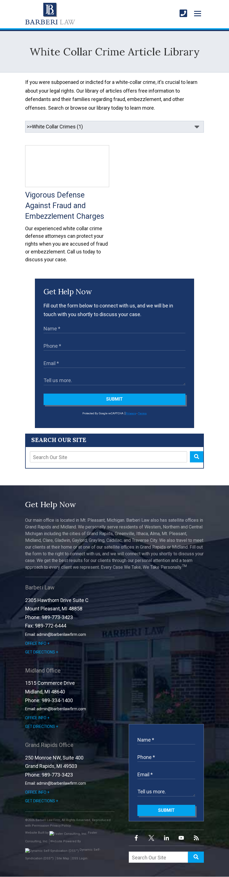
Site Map (62, 858)
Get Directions (40, 652)
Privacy (131, 413)
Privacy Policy (60, 825)
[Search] (196, 456)
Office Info (35, 643)
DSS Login (79, 858)
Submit (114, 399)
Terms (142, 413)
